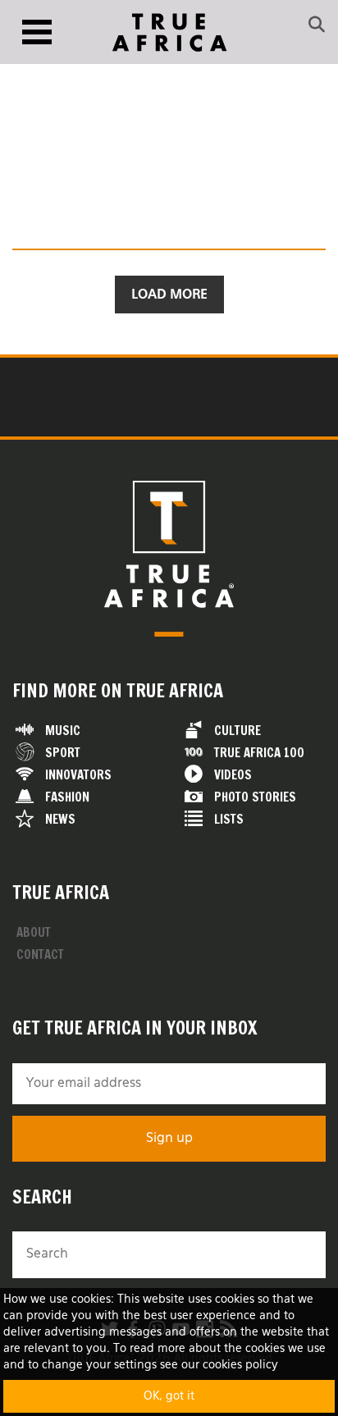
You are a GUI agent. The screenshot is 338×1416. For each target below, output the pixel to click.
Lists (229, 819)
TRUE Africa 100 (259, 752)
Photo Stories (255, 797)
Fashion (67, 797)
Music (62, 730)
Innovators (78, 774)
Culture (237, 730)
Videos (233, 774)
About (33, 932)
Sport (62, 752)
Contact (40, 954)
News (60, 819)
